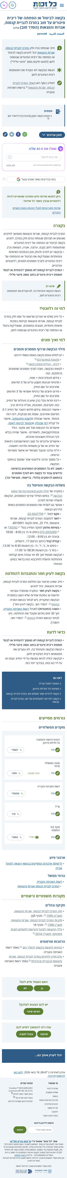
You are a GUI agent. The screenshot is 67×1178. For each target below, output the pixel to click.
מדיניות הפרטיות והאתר (48, 1100)
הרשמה (20, 1129)
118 (13, 813)
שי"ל (57, 806)
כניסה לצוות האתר (50, 1115)
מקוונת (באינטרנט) (48, 360)
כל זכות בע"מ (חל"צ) (20, 1141)
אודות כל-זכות (52, 1088)
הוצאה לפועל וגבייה (49, 683)
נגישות (55, 1096)
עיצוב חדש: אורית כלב (24, 1097)
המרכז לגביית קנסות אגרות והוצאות (38, 886)
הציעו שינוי (33, 1011)
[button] (62, 5)
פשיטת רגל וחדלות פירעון (46, 688)
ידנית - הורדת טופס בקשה (43, 364)
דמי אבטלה (41, 423)
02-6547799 (35, 514)
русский (42, 33)
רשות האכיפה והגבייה (16, 609)
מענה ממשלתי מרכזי (52, 764)
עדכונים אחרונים (51, 1104)
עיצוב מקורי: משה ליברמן (23, 1094)
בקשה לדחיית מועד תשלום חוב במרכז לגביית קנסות (32, 693)
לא (25, 988)
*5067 (15, 749)
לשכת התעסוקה (21, 418)
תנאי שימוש (11, 165)
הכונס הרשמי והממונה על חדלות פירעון (48, 741)
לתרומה (55, 1111)
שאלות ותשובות (52, 1092)
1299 (14, 773)
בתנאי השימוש (20, 1155)
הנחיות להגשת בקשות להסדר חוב (42, 947)
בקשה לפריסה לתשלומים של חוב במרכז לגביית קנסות (35, 700)
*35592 (12, 527)
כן (42, 988)
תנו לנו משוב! (53, 1108)
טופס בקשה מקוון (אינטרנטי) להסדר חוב (28, 116)
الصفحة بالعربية (56, 33)
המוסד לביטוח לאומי (20, 423)
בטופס (55, 604)
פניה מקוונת (33, 773)
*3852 (15, 837)
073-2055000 (48, 532)
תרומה (44, 1034)
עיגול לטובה (26, 1034)
